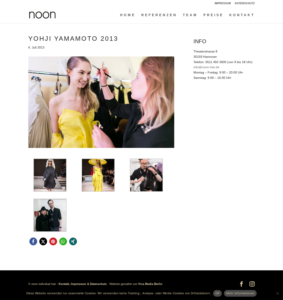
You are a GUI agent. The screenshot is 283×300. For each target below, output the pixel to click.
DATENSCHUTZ (245, 3)
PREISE (213, 15)
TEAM (190, 15)
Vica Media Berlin (150, 284)
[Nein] (277, 293)
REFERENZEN (159, 15)
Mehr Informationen (240, 293)
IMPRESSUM (223, 3)
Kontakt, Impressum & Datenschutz (83, 284)
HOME (128, 15)
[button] (33, 241)
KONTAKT (242, 15)
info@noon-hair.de (206, 67)
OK (217, 293)
